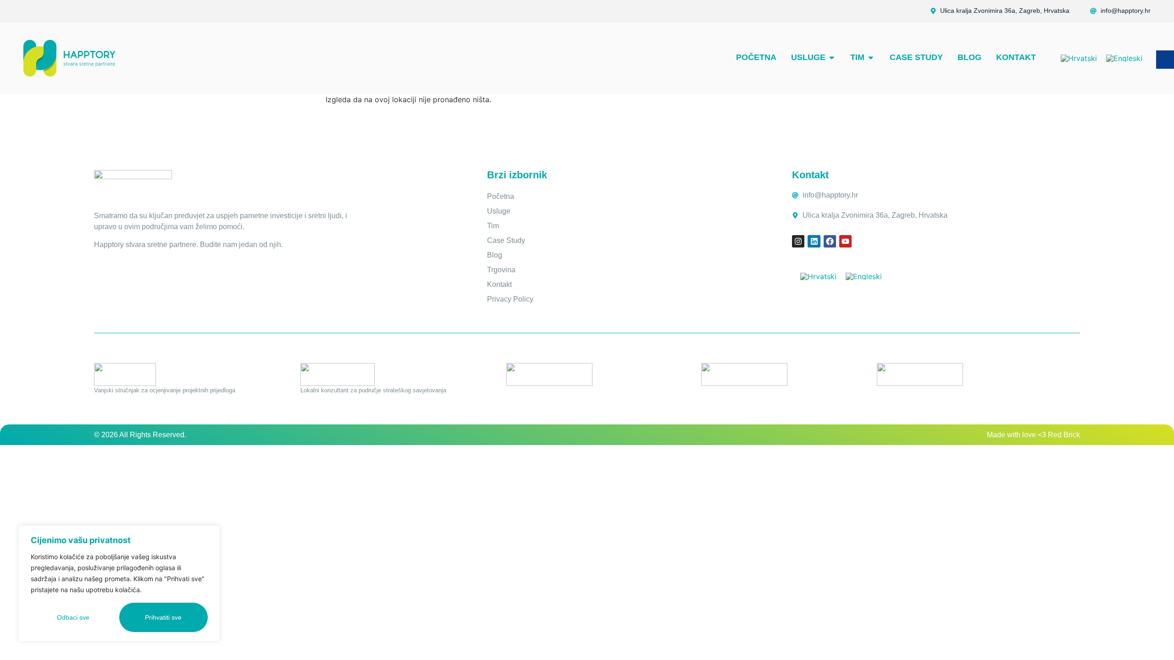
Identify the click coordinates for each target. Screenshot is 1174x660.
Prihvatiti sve (163, 617)
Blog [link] (494, 255)
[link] (1120, 11)
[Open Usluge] (832, 57)
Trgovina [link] (501, 270)
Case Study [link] (506, 240)
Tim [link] (493, 226)
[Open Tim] (871, 57)
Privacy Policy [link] (510, 299)
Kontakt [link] (499, 284)
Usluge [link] (498, 211)
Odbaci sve (73, 617)
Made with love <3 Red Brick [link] (1033, 435)
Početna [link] (500, 196)
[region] (119, 583)
